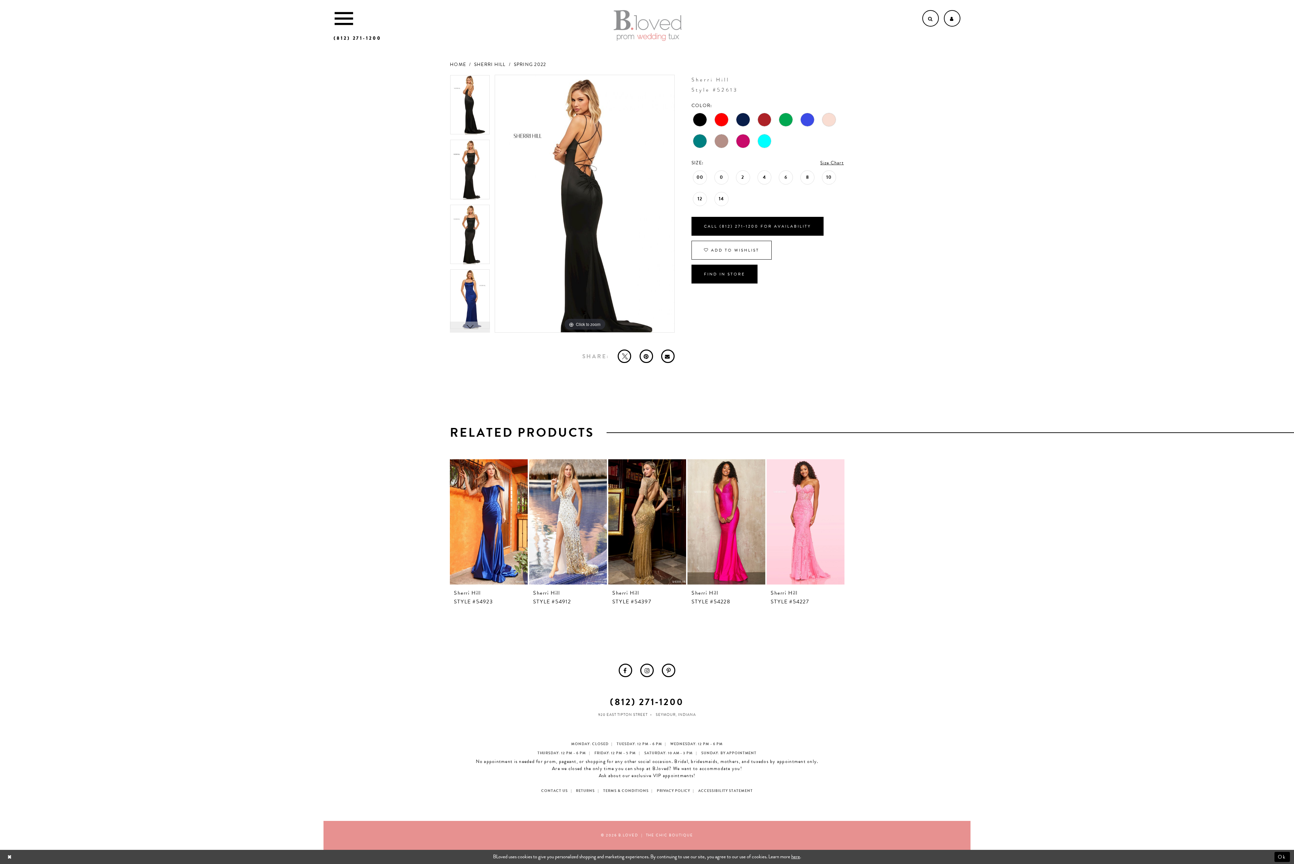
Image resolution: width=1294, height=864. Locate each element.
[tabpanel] (470, 107)
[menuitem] (625, 670)
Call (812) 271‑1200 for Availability (757, 226)
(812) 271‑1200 (647, 702)
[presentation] (489, 522)
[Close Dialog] (10, 857)
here (795, 856)
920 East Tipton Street (623, 715)
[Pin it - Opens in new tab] (646, 356)
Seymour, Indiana (676, 715)
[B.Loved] (648, 25)
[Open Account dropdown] (952, 18)
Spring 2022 (530, 64)
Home (458, 64)
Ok (1282, 856)
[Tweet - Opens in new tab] (624, 356)
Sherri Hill (490, 64)
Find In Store (724, 274)
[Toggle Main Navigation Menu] (344, 18)
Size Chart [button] (832, 162)
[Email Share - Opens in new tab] (668, 356)
